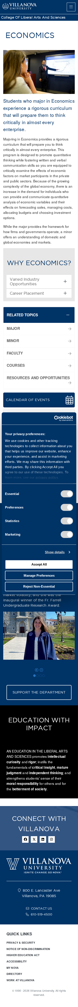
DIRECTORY (14, 974)
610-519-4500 (41, 914)
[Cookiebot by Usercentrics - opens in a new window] (55, 418)
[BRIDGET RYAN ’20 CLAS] (34, 675)
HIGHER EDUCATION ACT (22, 955)
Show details (55, 552)
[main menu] (71, 7)
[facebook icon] (25, 839)
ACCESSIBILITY (16, 961)
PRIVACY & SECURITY (20, 943)
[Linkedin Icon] (43, 839)
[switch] (67, 507)
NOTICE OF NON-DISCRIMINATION (28, 949)
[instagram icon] (51, 839)
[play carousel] (36, 670)
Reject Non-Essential (39, 586)
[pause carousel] (41, 670)
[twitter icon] (34, 839)
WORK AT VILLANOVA (20, 980)
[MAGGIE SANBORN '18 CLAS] (40, 675)
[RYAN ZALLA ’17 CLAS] (37, 675)
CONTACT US (41, 908)
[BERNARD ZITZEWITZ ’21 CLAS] (43, 675)
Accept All (39, 564)
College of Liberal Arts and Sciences (33, 17)
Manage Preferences (39, 575)
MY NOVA (12, 968)
